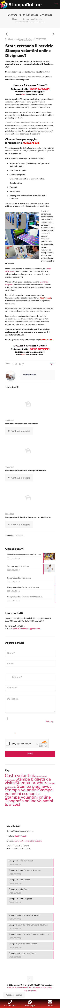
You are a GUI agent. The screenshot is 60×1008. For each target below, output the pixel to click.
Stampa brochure (32, 783)
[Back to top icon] (30, 979)
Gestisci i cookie (14, 994)
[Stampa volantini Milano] (21, 4)
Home (14, 19)
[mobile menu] (56, 4)
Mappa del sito (30, 990)
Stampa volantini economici (28, 791)
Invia (30, 753)
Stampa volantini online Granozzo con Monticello (28, 517)
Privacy (49, 721)
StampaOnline (25, 39)
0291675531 (19, 626)
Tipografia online (20, 801)
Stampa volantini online (33, 19)
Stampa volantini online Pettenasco (21, 423)
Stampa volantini (21, 790)
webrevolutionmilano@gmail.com (25, 628)
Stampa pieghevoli (34, 786)
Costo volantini (19, 775)
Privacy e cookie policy (42, 987)
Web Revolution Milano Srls (19, 987)
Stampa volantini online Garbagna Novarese (25, 470)
